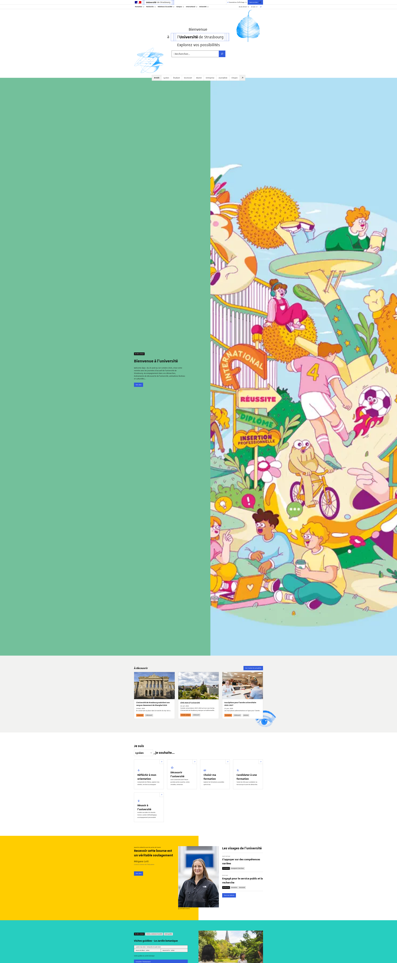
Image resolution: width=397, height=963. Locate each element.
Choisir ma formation (210, 777)
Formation (138, 7)
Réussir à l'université (144, 807)
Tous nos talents (229, 895)
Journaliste (222, 78)
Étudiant (176, 78)
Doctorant (188, 78)
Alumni (199, 78)
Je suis (253, 7)
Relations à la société (165, 7)
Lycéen (166, 78)
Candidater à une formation (247, 777)
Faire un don (253, 2)
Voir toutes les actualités (253, 668)
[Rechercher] (260, 7)
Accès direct (243, 7)
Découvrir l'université (177, 774)
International (190, 7)
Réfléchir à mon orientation (146, 777)
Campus (179, 7)
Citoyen (234, 78)
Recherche (150, 7)
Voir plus (138, 385)
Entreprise (210, 78)
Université (202, 7)
